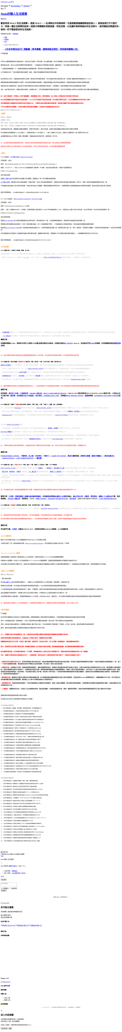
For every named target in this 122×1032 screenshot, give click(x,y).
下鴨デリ (46, 456)
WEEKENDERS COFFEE (10, 456)
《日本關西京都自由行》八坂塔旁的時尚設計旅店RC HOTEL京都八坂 (30, 192)
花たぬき (73, 499)
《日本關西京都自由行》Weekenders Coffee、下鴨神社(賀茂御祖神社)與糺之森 (23, 736)
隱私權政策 (71, 1007)
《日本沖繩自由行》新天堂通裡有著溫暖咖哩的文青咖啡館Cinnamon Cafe (22, 812)
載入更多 (3, 879)
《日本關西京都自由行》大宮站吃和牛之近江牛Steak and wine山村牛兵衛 (21, 725)
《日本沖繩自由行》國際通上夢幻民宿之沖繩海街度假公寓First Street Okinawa (23, 832)
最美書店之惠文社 (35, 439)
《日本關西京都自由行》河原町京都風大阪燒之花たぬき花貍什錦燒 (20, 769)
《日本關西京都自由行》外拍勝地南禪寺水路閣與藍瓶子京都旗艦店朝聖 (21, 745)
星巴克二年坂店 (6, 365)
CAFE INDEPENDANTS (24, 458)
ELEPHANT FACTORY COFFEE (106, 396)
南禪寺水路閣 (85, 456)
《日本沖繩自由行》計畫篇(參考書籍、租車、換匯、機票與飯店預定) (20, 780)
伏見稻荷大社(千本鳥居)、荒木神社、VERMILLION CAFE (38, 396)
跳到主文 (3, 19)
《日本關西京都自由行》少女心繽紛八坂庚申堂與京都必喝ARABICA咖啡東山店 (23, 719)
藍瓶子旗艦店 (96, 456)
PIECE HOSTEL (9, 220)
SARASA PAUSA (8, 458)
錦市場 (38, 376)
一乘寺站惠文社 (108, 456)
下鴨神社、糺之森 (27, 456)
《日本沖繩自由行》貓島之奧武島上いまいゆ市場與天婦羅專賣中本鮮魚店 (22, 823)
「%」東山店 (6, 336)
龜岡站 (49, 468)
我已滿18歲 (4, 1028)
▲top (2, 876)
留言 (14, 866)
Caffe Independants (57, 439)
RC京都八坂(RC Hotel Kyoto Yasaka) (21, 157)
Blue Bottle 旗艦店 (6, 431)
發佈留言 (3, 890)
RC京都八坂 (7, 178)
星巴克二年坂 (13, 393)
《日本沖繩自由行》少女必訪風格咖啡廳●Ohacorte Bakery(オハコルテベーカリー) (24, 817)
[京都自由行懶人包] (6, 110)
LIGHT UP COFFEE (61, 415)
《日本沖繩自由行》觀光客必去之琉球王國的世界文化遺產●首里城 (19, 786)
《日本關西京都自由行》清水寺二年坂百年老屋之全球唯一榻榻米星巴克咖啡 (22, 716)
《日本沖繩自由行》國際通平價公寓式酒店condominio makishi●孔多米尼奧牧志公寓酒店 (25, 795)
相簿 (5, 37)
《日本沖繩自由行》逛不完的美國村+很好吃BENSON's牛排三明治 (20, 809)
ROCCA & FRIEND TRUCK (52, 257)
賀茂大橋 (71, 456)
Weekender (18, 408)
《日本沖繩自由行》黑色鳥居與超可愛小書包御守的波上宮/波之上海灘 (21, 841)
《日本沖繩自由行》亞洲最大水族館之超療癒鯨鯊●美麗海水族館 (19, 806)
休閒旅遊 (15, 34)
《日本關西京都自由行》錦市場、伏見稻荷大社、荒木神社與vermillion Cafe (21, 728)
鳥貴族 (87, 396)
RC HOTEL (68, 343)
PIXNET (48, 1007)
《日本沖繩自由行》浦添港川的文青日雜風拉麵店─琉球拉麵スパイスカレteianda (23, 826)
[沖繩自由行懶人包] (16, 110)
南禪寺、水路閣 (53, 428)
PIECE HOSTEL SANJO (35, 368)
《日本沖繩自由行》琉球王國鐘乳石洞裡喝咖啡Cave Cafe (18, 820)
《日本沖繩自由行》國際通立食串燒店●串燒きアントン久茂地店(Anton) (20, 792)
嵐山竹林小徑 (78, 496)
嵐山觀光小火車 (59, 468)
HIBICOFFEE (26, 481)
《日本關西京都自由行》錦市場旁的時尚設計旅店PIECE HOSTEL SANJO (32, 240)
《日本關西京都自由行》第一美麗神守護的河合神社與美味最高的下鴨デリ (22, 739)
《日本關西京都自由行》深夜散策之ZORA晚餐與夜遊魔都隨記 (18, 713)
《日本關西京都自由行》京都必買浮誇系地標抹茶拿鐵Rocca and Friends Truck (22, 722)
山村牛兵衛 (22, 372)
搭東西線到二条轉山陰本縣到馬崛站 (28, 496)
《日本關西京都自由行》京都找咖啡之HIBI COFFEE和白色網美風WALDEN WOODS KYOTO (27, 766)
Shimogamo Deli (7, 415)
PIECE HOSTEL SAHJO (12, 227)
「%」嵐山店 (32, 471)
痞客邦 (11, 866)
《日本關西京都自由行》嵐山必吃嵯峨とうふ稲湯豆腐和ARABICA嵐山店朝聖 (23, 763)
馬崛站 (40, 468)
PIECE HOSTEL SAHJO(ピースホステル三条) (28, 199)
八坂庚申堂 (5, 332)
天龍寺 (18, 471)
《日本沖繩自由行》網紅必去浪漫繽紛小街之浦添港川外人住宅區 (20, 829)
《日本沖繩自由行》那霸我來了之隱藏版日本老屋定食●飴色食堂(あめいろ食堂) (22, 783)
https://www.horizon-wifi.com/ (34, 543)
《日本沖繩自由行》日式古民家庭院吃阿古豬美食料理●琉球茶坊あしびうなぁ (22, 789)
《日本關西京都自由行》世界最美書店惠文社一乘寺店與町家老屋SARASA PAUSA (24, 748)
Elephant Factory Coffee (78, 379)
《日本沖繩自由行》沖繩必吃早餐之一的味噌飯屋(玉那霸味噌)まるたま (21, 815)
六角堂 (11, 496)
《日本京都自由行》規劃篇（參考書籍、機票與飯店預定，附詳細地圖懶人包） (41, 49)
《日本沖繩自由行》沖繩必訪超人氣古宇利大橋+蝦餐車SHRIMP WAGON (21, 803)
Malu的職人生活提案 (14, 13)
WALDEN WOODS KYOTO (58, 499)
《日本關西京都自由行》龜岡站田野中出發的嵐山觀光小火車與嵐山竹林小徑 (23, 757)
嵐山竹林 (5, 471)
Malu (2, 856)
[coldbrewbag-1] (6, 982)
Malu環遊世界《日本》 (19, 873)
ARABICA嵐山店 (14, 499)
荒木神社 (21, 376)
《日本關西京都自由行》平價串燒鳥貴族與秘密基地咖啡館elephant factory (22, 733)
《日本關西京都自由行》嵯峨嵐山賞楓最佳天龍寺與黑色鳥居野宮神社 (21, 760)
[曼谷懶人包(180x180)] (8, 925)
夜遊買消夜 (117, 343)
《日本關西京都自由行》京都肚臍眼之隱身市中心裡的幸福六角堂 (20, 754)
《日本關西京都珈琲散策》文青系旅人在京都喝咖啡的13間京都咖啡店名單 (22, 771)
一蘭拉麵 (38, 458)
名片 (5, 41)
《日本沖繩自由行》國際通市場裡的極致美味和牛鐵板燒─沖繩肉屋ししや (22, 837)
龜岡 (25, 585)
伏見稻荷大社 (6, 376)
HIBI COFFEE (41, 499)
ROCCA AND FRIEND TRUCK (55, 393)
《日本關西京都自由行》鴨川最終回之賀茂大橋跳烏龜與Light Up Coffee (21, 742)
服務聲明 (78, 1007)
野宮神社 (12, 471)
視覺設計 (15, 871)
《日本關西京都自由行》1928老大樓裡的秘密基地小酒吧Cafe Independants (22, 751)
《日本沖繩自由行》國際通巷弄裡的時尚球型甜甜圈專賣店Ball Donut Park (22, 835)
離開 (10, 1028)
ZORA (92, 343)
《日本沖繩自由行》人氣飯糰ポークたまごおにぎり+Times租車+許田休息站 (22, 797)
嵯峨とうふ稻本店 (55, 471)
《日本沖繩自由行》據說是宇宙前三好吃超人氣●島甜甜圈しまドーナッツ (21, 800)
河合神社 (77, 411)
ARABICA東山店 (36, 393)
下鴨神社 (70, 411)
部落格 (6, 39)
